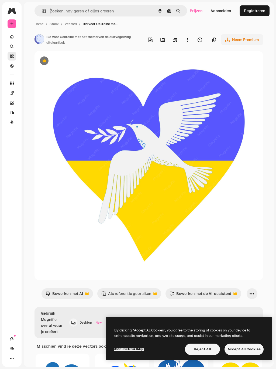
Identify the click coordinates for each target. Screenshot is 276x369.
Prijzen (196, 10)
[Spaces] (12, 93)
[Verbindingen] (12, 338)
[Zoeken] (12, 46)
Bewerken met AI (64, 295)
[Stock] (12, 56)
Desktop (91, 322)
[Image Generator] (12, 103)
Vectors (71, 24)
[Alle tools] (12, 83)
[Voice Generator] (12, 122)
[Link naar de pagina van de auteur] (39, 40)
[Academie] (12, 348)
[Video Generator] (12, 112)
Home (39, 24)
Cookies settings (129, 349)
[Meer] (12, 358)
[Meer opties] (187, 39)
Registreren (254, 10)
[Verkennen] (12, 66)
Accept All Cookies (244, 349)
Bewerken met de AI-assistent (200, 295)
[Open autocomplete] (42, 11)
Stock (54, 24)
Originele (69, 61)
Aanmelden (221, 10)
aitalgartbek (55, 43)
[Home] (12, 36)
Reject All (202, 349)
